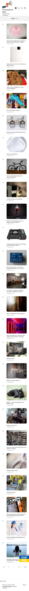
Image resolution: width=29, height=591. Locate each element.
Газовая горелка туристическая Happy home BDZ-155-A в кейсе (16, 244)
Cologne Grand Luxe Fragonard (14, 199)
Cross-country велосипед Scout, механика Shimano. (15, 176)
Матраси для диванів (12, 154)
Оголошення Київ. (6, 586)
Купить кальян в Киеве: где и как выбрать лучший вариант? (15, 221)
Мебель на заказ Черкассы (13, 380)
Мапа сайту (3, 581)
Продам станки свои (12, 425)
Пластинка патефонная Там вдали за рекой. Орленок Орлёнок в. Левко (16, 41)
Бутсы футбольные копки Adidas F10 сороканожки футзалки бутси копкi (16, 515)
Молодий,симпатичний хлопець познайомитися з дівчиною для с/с (15, 560)
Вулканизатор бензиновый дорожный (16, 132)
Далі (25, 567)
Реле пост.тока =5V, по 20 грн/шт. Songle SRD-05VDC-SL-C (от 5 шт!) (15, 268)
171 (19, 567)
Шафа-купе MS (10, 358)
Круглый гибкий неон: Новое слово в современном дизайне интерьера (16, 336)
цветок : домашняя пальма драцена (16, 313)
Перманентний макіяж (12, 470)
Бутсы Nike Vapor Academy (13, 110)
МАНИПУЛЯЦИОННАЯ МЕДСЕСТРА (16, 537)
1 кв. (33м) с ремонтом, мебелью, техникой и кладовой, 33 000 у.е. (15, 291)
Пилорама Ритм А (11, 492)
